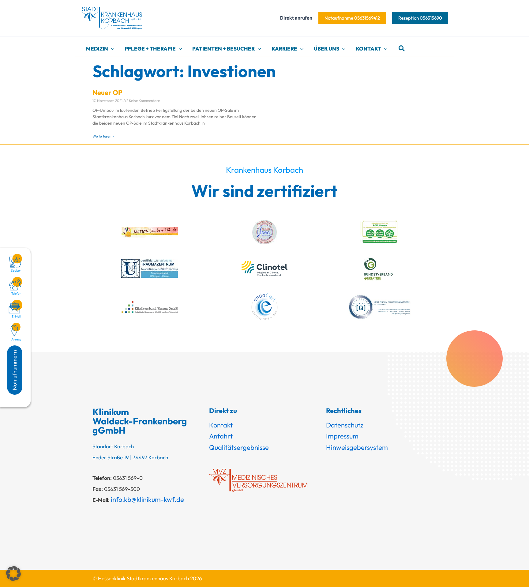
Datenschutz (344, 425)
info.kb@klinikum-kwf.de (147, 499)
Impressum (342, 436)
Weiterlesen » (103, 136)
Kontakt (221, 425)
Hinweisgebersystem (357, 447)
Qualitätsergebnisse (239, 447)
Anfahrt (221, 436)
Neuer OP (107, 92)
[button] (352, 18)
